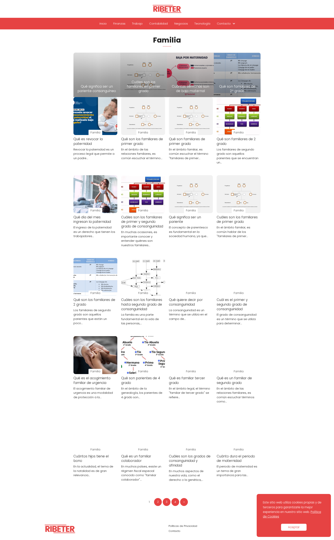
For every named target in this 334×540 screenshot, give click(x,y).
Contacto (224, 23)
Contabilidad (158, 23)
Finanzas (119, 23)
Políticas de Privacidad (183, 526)
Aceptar (294, 527)
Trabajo (137, 23)
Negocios (181, 23)
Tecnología (202, 23)
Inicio (103, 23)
